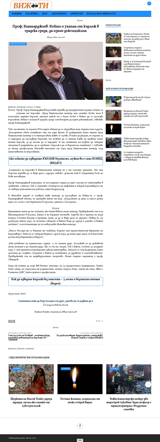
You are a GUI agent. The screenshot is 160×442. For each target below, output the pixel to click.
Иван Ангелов (59, 37)
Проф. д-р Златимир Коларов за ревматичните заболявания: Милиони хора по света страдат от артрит (137, 66)
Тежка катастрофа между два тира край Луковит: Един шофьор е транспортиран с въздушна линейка (137, 142)
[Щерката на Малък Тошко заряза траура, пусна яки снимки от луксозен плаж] (113, 115)
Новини (17, 13)
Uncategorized (18, 44)
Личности (76, 13)
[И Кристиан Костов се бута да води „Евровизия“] (113, 101)
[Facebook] (80, 426)
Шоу (45, 13)
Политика (32, 13)
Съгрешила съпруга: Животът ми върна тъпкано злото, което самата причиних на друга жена (137, 51)
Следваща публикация (80, 335)
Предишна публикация (29, 336)
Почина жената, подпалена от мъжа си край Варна (137, 126)
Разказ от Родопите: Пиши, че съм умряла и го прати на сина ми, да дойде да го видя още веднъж (137, 38)
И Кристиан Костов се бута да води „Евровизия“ (137, 98)
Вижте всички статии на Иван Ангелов (56, 312)
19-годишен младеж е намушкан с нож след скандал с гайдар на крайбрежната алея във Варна (137, 156)
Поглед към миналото (101, 13)
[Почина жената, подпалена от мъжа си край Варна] (113, 129)
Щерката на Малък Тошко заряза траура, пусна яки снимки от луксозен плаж (136, 114)
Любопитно (59, 13)
